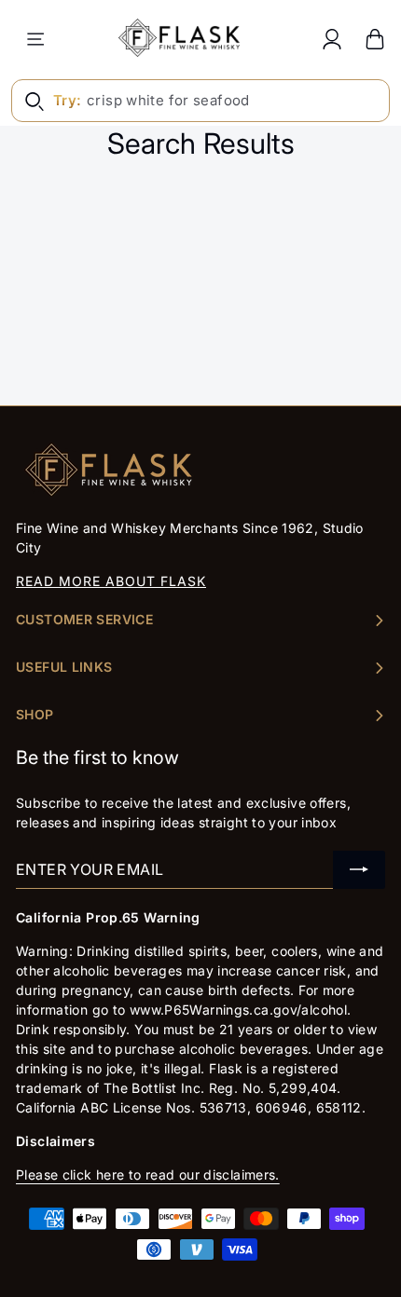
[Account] (332, 38)
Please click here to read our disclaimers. (148, 1174)
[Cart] (374, 38)
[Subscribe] (359, 870)
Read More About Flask (111, 581)
